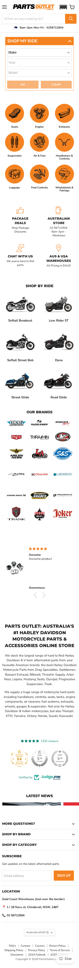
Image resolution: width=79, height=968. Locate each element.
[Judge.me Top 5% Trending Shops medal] (59, 758)
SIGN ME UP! (20, 955)
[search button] (70, 19)
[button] (63, 7)
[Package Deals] (20, 222)
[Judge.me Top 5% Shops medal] (39, 758)
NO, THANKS (20, 962)
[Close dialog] (77, 930)
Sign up (64, 875)
